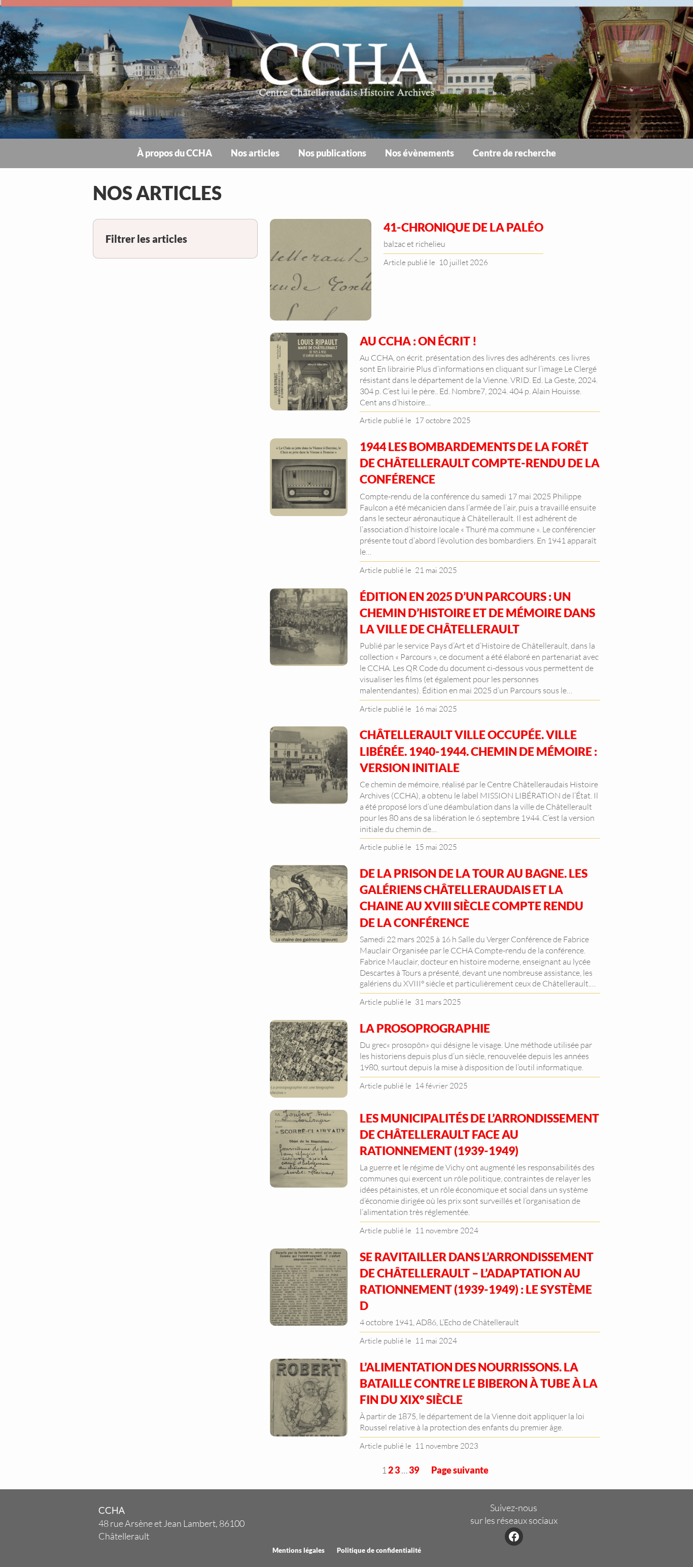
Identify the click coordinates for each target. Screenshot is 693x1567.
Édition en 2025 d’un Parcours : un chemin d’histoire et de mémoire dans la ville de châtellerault (477, 612)
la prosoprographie (425, 1028)
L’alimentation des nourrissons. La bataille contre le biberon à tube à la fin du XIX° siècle (479, 1383)
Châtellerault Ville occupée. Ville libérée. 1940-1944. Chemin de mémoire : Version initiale (478, 750)
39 (414, 1470)
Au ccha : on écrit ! (418, 341)
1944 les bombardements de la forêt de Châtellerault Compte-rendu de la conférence (480, 462)
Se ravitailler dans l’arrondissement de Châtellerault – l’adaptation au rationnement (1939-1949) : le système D (477, 1281)
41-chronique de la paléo (463, 227)
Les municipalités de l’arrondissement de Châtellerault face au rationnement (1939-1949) (479, 1134)
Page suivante (460, 1470)
